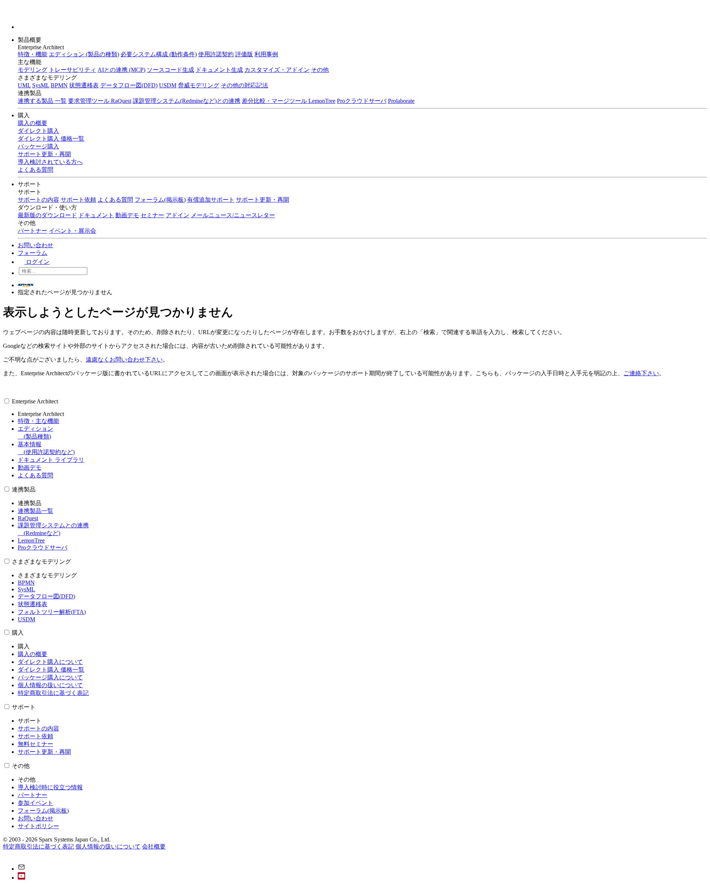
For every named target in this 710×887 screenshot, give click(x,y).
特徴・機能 (32, 54)
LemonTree (31, 540)
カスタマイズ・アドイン (277, 70)
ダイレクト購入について (50, 662)
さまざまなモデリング (41, 561)
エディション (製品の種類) (84, 54)
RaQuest (28, 518)
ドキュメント (96, 215)
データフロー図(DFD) (129, 85)
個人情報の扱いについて (50, 685)
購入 (24, 115)
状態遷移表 (84, 85)
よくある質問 (115, 199)
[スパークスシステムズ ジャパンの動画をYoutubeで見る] (21, 877)
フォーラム (32, 253)
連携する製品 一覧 (42, 101)
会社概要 (154, 846)
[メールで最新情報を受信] (21, 869)
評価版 (244, 54)
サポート (30, 184)
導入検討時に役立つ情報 (50, 787)
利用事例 (266, 54)
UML (24, 85)
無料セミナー (35, 744)
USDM (167, 85)
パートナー (32, 231)
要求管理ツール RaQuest (99, 101)
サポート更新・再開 (262, 199)
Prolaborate (401, 101)
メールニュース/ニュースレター (233, 215)
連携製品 (24, 489)
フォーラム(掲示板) (160, 199)
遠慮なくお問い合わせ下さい (124, 359)
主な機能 (29, 62)
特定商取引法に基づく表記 (53, 693)
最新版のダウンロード (47, 215)
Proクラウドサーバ (361, 101)
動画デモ (127, 215)
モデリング (32, 70)
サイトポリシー (38, 826)
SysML (40, 85)
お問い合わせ (35, 245)
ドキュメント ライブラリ (51, 460)
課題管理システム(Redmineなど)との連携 (186, 101)
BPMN (59, 85)
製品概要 (30, 40)
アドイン (177, 215)
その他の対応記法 (244, 85)
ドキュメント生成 (219, 70)
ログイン (37, 262)
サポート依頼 (78, 199)
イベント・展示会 (72, 231)
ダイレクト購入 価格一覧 (51, 669)
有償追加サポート (210, 199)
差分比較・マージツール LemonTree (288, 101)
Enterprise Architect (35, 401)
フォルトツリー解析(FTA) (52, 612)
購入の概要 (32, 654)
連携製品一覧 (35, 511)
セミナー (152, 215)
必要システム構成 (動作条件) (159, 54)
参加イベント (35, 803)
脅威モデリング (198, 85)
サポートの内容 (38, 199)
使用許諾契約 (216, 54)
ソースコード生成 (170, 70)
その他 (320, 70)
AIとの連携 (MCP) (121, 70)
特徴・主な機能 (38, 421)
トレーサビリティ (72, 70)
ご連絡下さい (641, 373)
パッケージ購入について (50, 677)
